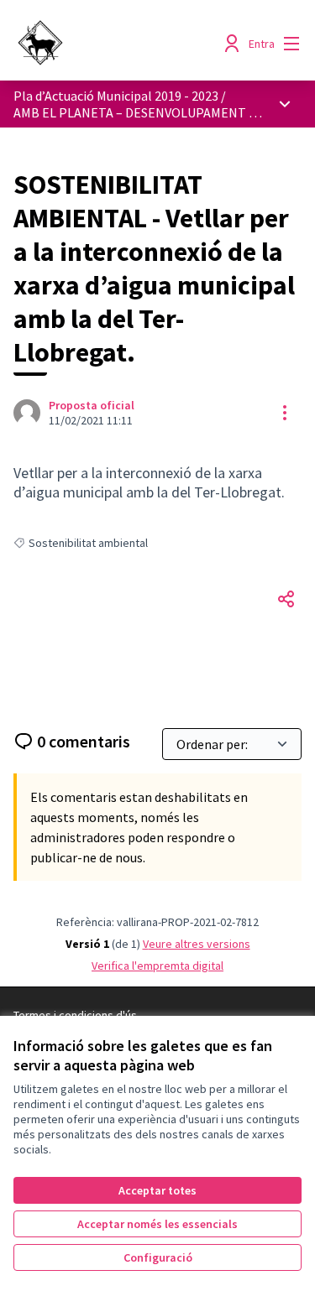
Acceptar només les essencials (157, 1223)
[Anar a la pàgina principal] (119, 43)
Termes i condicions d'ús (75, 1015)
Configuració (157, 1257)
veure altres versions (196, 943)
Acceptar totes (157, 1190)
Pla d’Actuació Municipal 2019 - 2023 (115, 95)
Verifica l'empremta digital (157, 965)
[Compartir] (286, 599)
